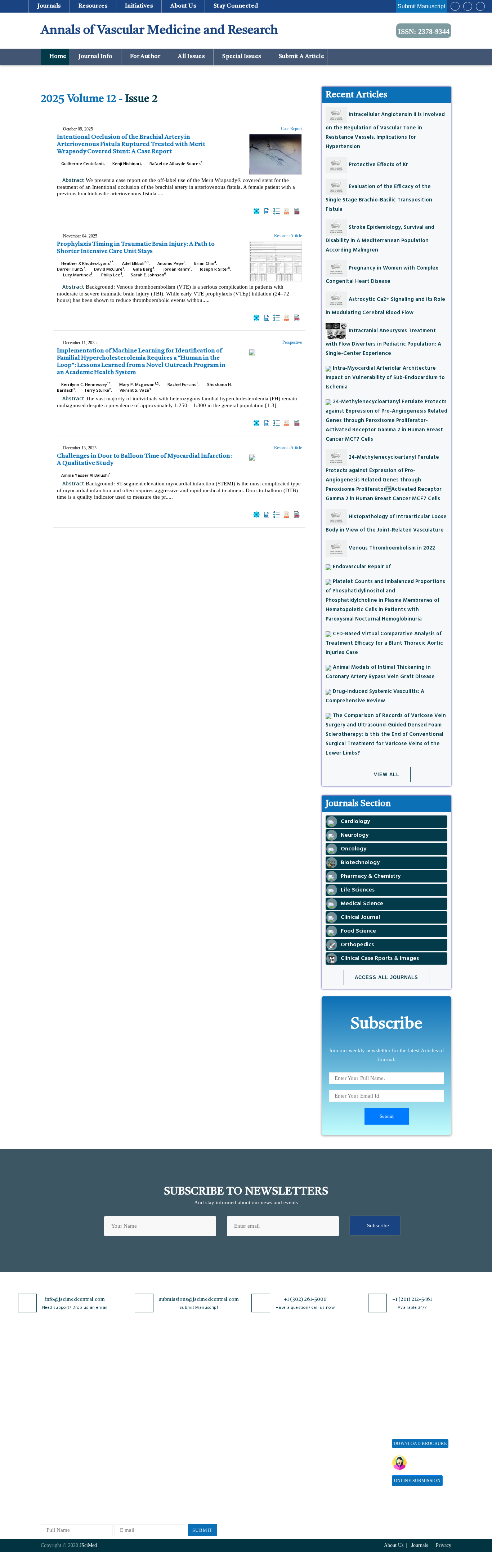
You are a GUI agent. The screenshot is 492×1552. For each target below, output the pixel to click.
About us (183, 6)
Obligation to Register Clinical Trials (201, 1479)
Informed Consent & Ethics (207, 1434)
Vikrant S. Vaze (134, 390)
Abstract (72, 180)
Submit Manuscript (421, 6)
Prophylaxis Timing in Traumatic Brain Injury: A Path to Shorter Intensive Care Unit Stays (136, 247)
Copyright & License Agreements (199, 1395)
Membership (335, 1416)
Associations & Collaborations (339, 1467)
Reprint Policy (338, 1428)
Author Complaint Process (270, 1403)
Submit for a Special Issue (415, 1407)
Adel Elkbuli (135, 263)
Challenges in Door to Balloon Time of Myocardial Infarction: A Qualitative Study (144, 459)
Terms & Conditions (199, 1410)
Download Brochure (420, 1443)
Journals (49, 6)
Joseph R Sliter (214, 269)
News (47, 1446)
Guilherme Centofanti (82, 163)
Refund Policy (338, 1405)
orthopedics (121, 1487)
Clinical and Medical (132, 1415)
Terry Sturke (97, 390)
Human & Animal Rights (204, 1422)
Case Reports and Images (136, 1403)
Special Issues (242, 56)
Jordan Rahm (176, 269)
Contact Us (53, 1434)
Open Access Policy (198, 1368)
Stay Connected (236, 6)
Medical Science (127, 1451)
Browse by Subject (129, 1380)
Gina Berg (143, 269)
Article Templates (261, 1464)
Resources (92, 6)
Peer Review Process (264, 1380)
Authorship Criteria (263, 1368)
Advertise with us (342, 1440)
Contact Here (429, 1463)
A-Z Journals (123, 1368)
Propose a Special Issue (418, 1380)
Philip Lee (111, 274)
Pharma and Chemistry (134, 1499)
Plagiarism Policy (261, 1392)
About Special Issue (414, 1368)
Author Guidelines (261, 1451)
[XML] (277, 211)
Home (57, 56)
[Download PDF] (297, 211)
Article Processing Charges (342, 1371)
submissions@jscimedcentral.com (199, 1299)
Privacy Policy (192, 1380)
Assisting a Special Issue (420, 1392)
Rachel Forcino (182, 384)
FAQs (47, 1457)
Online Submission (417, 1480)
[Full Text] (287, 211)
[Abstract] (256, 211)
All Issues (191, 56)
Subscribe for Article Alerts (72, 1392)
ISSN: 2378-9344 (423, 31)
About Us (51, 1380)
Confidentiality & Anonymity (196, 1461)
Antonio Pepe (170, 263)
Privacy (443, 1545)
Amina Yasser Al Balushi (85, 475)
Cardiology (121, 1392)
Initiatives (139, 6)
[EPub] (266, 211)
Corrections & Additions (268, 1439)
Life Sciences (123, 1439)
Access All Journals (386, 977)
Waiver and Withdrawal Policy (348, 1390)
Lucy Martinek (77, 274)
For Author (145, 56)
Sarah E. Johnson (148, 274)
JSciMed (88, 1545)
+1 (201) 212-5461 (412, 1299)
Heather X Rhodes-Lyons (86, 263)
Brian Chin (204, 263)
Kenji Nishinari (126, 163)
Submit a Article (300, 56)
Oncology (119, 1475)
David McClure (108, 269)
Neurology (120, 1463)
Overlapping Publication (268, 1427)
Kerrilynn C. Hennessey (85, 384)
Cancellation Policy (263, 1415)
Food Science (123, 1427)
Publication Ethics (197, 1446)
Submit (202, 1530)
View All (386, 774)
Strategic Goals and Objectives (63, 1407)
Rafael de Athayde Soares (175, 163)
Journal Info (95, 56)
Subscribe (378, 1225)
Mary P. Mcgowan (138, 384)
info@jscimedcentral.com (75, 1299)
